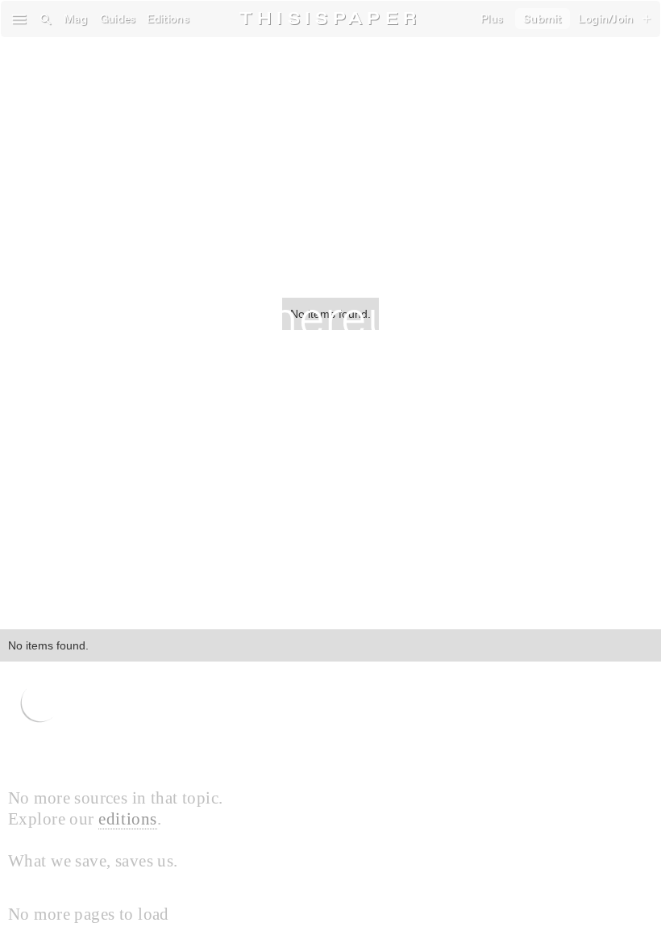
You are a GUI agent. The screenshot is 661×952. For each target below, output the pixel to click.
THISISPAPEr (330, 18)
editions (127, 819)
